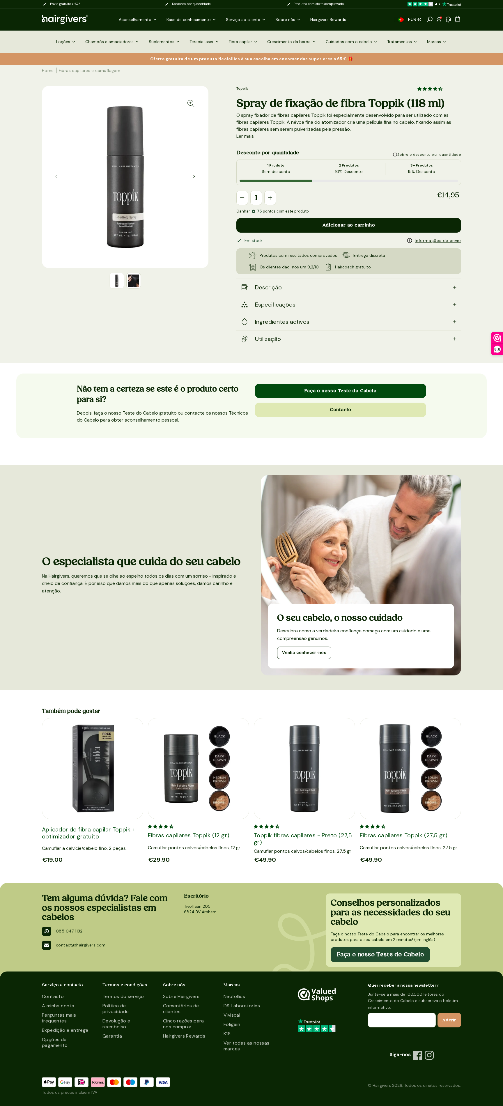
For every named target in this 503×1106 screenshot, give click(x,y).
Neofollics (234, 996)
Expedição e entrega (65, 1030)
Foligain (232, 1024)
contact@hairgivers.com (81, 945)
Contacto (340, 410)
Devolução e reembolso (116, 1024)
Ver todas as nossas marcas (247, 1046)
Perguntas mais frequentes (59, 1018)
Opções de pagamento (55, 1042)
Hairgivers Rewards (184, 1036)
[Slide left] (194, 176)
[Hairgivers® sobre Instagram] (429, 1055)
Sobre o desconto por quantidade (429, 154)
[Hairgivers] (74, 19)
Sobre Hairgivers (181, 996)
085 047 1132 (69, 931)
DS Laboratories (242, 1006)
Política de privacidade (115, 1009)
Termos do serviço (123, 996)
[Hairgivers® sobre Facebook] (417, 1055)
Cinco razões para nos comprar (183, 1024)
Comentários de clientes (181, 1009)
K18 (227, 1034)
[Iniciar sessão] (438, 19)
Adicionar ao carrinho (349, 225)
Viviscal (232, 1015)
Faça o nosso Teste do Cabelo (340, 391)
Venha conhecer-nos (304, 652)
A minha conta (58, 1006)
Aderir (449, 1020)
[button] (400, 19)
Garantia (112, 1036)
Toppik (242, 88)
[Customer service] (448, 19)
